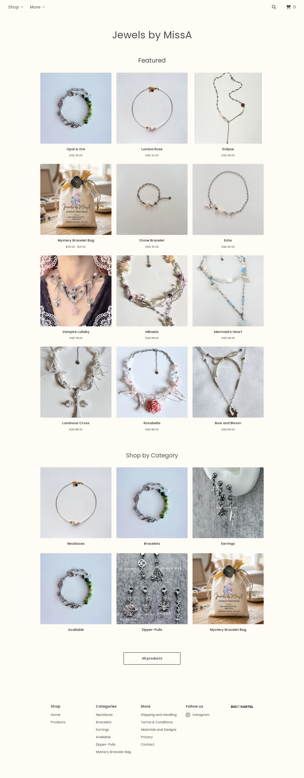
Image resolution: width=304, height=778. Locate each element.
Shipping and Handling (159, 714)
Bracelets (103, 722)
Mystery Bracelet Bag (113, 752)
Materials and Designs (158, 729)
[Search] (274, 7)
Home (55, 714)
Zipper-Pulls (105, 744)
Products (58, 722)
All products (152, 658)
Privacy (147, 737)
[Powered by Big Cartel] (242, 707)
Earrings (102, 729)
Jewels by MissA (152, 35)
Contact (147, 744)
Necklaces (104, 714)
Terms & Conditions (157, 722)
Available (103, 737)
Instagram (201, 714)
